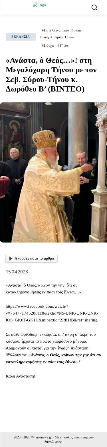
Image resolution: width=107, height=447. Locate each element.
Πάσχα (49, 45)
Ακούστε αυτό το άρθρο (34, 258)
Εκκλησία (20, 36)
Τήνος (64, 45)
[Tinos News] (54, 7)
